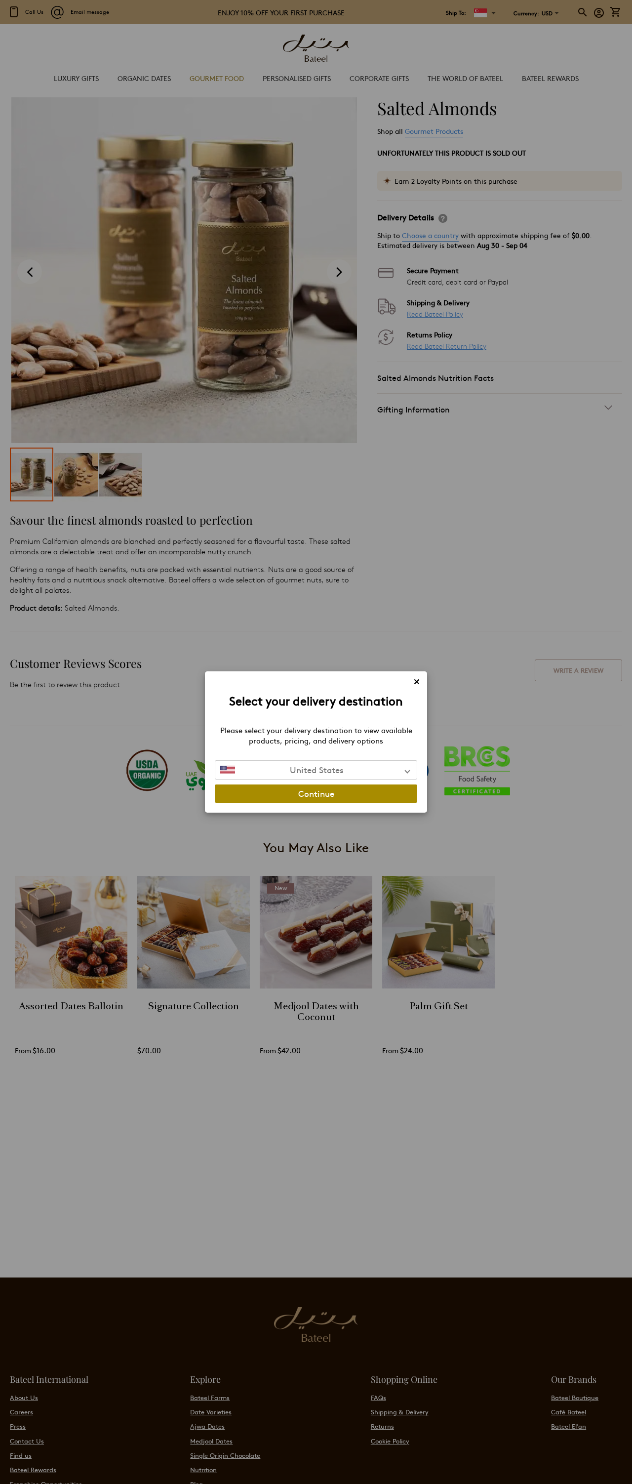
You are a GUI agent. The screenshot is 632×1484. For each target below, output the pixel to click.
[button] (316, 770)
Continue (316, 793)
